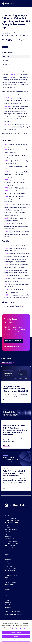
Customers (8, 559)
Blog (6, 557)
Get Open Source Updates (13, 341)
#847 (6, 231)
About (6, 595)
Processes (7, 106)
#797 (6, 191)
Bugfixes (5, 61)
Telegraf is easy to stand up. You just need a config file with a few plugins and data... (15, 395)
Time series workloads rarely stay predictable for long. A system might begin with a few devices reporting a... (15, 439)
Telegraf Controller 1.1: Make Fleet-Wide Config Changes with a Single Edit (15, 388)
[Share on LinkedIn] (9, 40)
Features (6, 57)
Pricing (7, 534)
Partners (7, 600)
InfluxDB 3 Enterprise (10, 518)
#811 (5, 210)
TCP (10, 77)
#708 (6, 275)
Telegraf (7, 577)
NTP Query (8, 98)
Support (7, 561)
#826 (6, 223)
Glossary (7, 589)
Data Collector (9, 532)
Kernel (6, 124)
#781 (6, 259)
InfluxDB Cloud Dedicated (12, 523)
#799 (6, 196)
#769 (6, 161)
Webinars (7, 564)
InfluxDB (7, 516)
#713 (6, 278)
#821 (6, 295)
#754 (6, 172)
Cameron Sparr (6, 33)
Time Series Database (11, 541)
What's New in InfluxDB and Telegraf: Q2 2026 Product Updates (14, 473)
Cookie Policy (15, 629)
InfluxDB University (10, 571)
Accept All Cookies (16, 632)
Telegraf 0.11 (15, 74)
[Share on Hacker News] (11, 40)
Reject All (16, 636)
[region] (16, 631)
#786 (6, 265)
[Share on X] (6, 39)
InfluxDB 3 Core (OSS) (11, 575)
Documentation (9, 566)
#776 (6, 204)
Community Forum (10, 573)
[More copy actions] (27, 39)
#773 (6, 270)
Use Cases (8, 536)
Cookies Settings (16, 640)
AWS (6, 580)
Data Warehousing (10, 546)
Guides (7, 554)
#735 (6, 166)
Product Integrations (10, 582)
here (22, 306)
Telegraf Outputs (9, 587)
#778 (6, 188)
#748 (6, 245)
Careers (7, 598)
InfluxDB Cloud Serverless (12, 520)
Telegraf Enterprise (10, 525)
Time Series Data (9, 539)
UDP (17, 77)
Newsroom (8, 602)
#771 (5, 150)
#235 (6, 218)
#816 (6, 284)
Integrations (8, 527)
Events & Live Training (11, 568)
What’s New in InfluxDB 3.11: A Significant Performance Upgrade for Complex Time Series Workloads (15, 430)
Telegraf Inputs (9, 584)
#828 (6, 289)
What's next (6, 65)
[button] (28, 3)
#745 (6, 253)
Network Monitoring (10, 548)
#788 (6, 180)
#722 (6, 248)
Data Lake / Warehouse (11, 529)
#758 (6, 155)
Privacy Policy (24, 629)
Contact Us (8, 605)
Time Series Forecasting (11, 543)
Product (5, 47)
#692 (6, 144)
